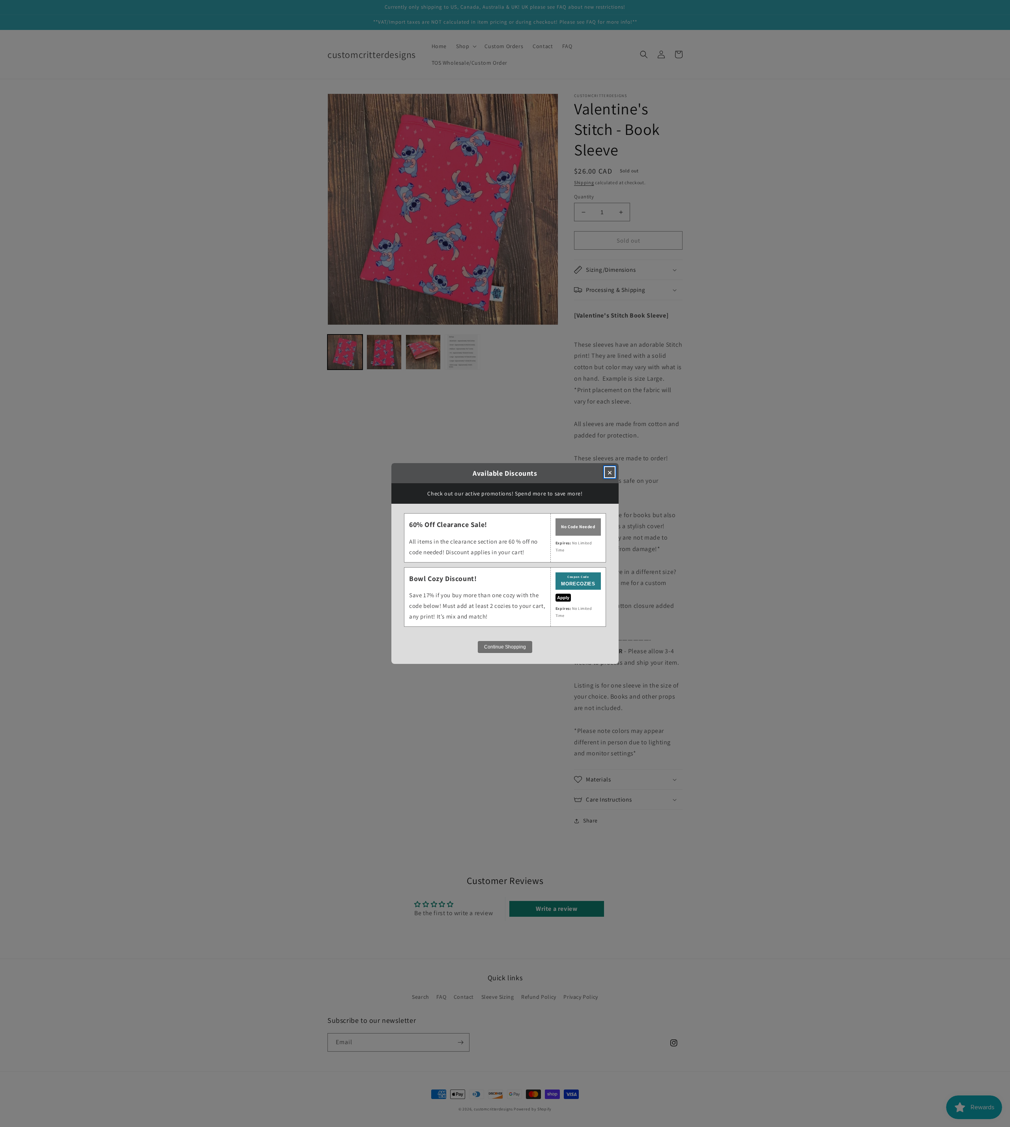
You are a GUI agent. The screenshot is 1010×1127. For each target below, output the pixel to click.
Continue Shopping (505, 647)
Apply (563, 597)
